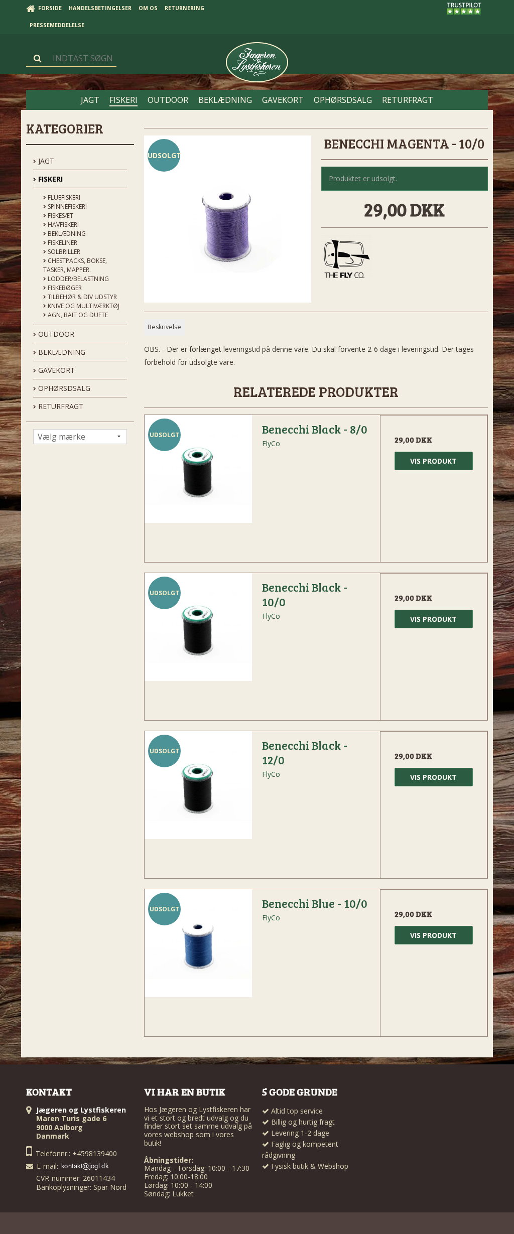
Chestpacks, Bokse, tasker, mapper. (75, 265)
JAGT (45, 161)
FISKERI (49, 179)
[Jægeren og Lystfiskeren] (257, 62)
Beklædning (66, 233)
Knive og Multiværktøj (82, 306)
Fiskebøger (64, 288)
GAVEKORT (55, 370)
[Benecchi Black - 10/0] (198, 626)
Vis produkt (433, 461)
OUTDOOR (55, 334)
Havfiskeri (62, 224)
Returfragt (59, 406)
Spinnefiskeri (66, 206)
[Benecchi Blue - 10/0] (198, 943)
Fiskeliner (61, 242)
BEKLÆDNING (60, 352)
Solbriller (63, 251)
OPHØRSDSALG (63, 388)
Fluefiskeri (63, 197)
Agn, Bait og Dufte (77, 315)
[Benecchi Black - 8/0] (198, 468)
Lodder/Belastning (77, 279)
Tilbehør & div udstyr (81, 297)
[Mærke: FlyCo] (346, 260)
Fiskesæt (59, 215)
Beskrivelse (164, 327)
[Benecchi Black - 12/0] (198, 785)
